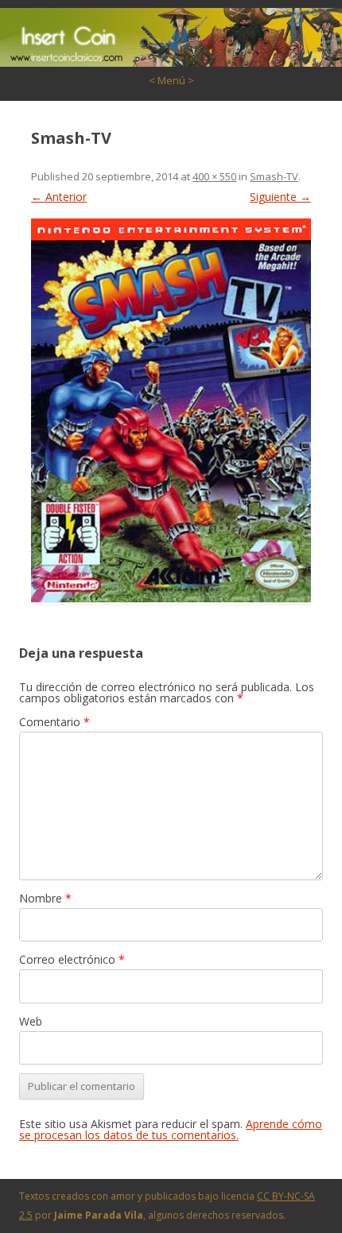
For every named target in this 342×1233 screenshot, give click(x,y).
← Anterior (59, 196)
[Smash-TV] (171, 410)
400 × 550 (214, 176)
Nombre (45, 898)
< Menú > (171, 80)
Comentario (54, 721)
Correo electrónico (72, 959)
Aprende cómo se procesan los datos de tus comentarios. (170, 1129)
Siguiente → (280, 196)
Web (30, 1021)
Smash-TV (274, 176)
